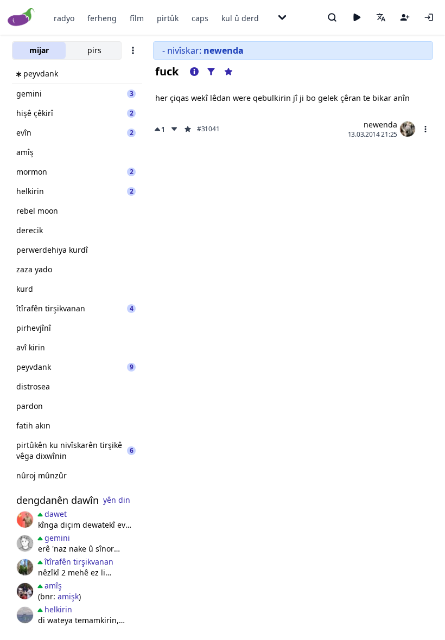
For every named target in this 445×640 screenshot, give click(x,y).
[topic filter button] (211, 71)
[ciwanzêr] (25, 519)
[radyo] (356, 17)
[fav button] (188, 129)
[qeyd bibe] (405, 17)
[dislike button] (174, 129)
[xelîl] (25, 591)
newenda (380, 124)
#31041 (208, 129)
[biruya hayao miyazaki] (25, 543)
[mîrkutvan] (25, 615)
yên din (116, 500)
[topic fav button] (228, 71)
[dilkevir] (25, 567)
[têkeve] (428, 17)
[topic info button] (194, 71)
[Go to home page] (21, 17)
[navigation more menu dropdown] (282, 17)
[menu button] (425, 129)
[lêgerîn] (332, 17)
